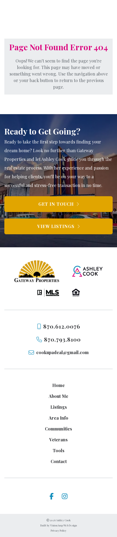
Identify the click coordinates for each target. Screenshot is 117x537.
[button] (58, 204)
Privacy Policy (58, 530)
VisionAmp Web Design (63, 525)
